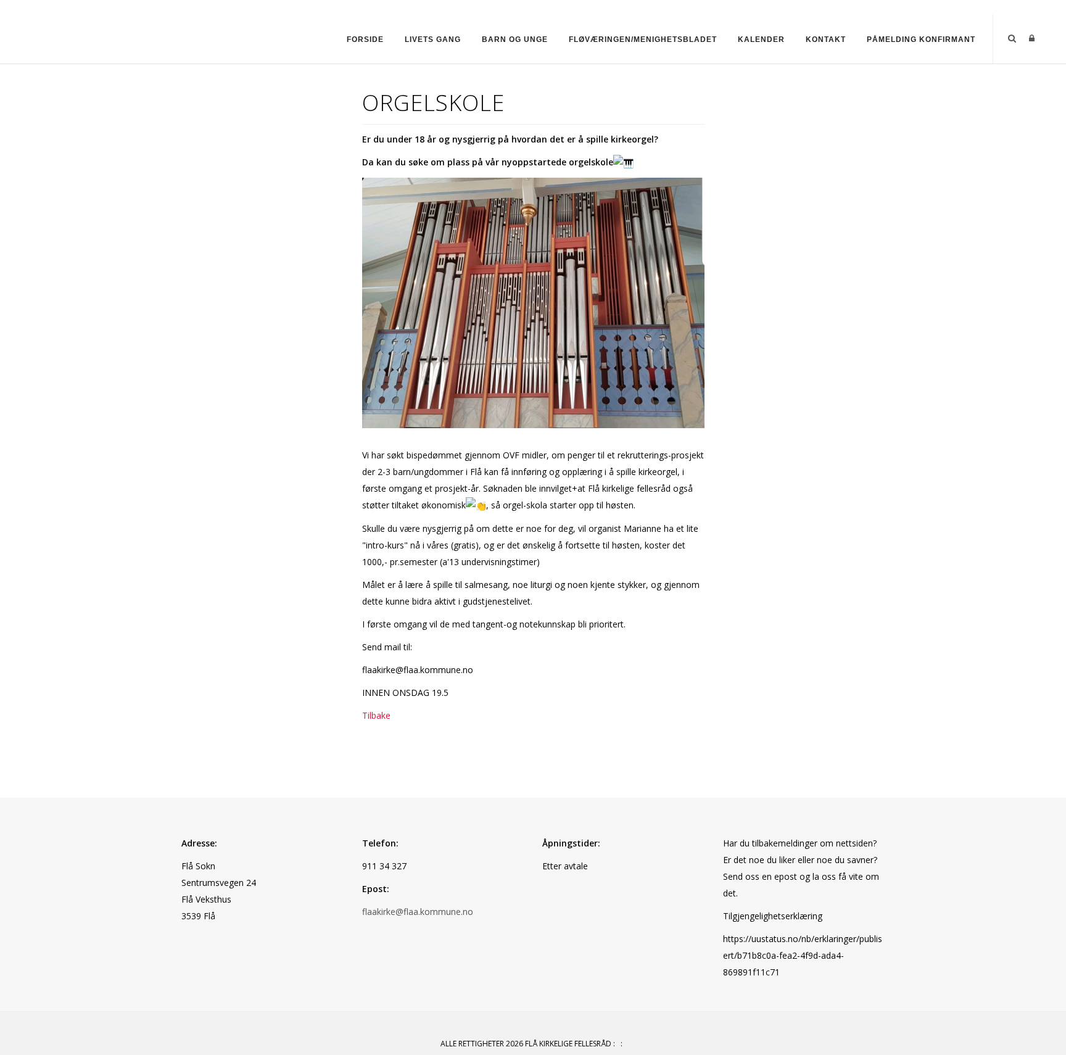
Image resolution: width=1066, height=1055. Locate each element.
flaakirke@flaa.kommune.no (417, 911)
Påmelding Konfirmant (921, 39)
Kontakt (826, 39)
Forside (365, 39)
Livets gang (433, 39)
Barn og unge (515, 39)
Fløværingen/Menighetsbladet (643, 39)
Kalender (761, 39)
